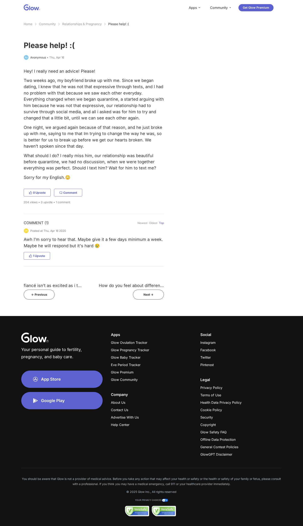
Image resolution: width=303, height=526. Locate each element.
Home (28, 24)
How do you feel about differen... (131, 285)
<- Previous (39, 294)
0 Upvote (39, 192)
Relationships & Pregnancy (82, 24)
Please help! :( (118, 24)
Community (47, 24)
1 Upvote (39, 256)
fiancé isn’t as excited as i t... (53, 285)
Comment (70, 192)
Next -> (148, 294)
